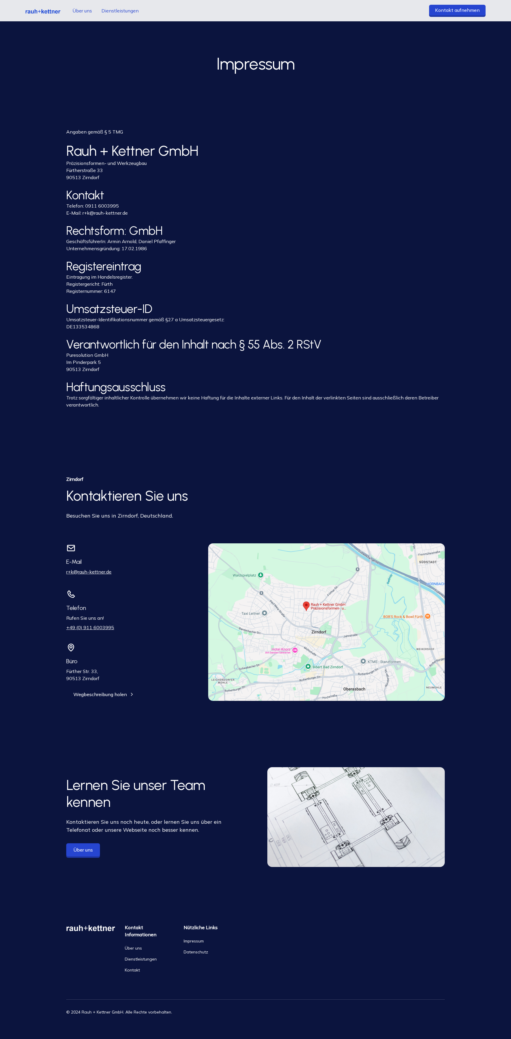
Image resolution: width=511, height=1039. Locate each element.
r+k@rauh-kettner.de (105, 213)
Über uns (82, 11)
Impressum (194, 941)
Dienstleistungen (120, 11)
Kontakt (132, 970)
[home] (43, 10)
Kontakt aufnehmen (457, 10)
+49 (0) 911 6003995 (90, 627)
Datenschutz (196, 952)
